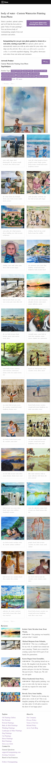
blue (45, 265)
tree (13, 233)
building (9, 233)
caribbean (17, 544)
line (37, 233)
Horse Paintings (7, 738)
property (18, 231)
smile (7, 160)
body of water (16, 164)
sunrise (40, 304)
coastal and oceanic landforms (36, 407)
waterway (17, 368)
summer (12, 544)
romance (40, 579)
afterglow (30, 302)
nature (30, 304)
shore (18, 302)
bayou (42, 476)
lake (29, 473)
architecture (6, 235)
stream (4, 372)
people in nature (32, 162)
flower (4, 233)
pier (11, 302)
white (16, 265)
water (4, 160)
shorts (10, 196)
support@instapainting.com (11, 752)
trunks (20, 199)
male (43, 443)
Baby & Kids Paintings (10, 725)
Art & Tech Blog (32, 728)
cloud (35, 160)
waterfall (30, 334)
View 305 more (17, 79)
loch (39, 476)
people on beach (42, 160)
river (12, 372)
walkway (16, 510)
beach (12, 300)
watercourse (43, 338)
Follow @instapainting (9, 762)
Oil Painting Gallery (9, 717)
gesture (15, 162)
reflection (35, 304)
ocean (8, 302)
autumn (35, 338)
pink (40, 199)
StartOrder (38, 23)
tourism (7, 544)
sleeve (4, 267)
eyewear (9, 201)
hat (33, 196)
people (30, 542)
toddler (41, 233)
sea (16, 300)
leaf (33, 336)
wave (4, 302)
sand (29, 409)
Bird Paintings (7, 741)
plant (35, 196)
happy (11, 160)
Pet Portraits (6, 720)
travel (4, 201)
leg (14, 196)
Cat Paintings (6, 736)
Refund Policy (31, 725)
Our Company (31, 717)
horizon (37, 166)
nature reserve (17, 372)
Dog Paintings (7, 733)
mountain (33, 265)
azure (8, 199)
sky (11, 162)
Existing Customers (8, 755)
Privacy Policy (31, 720)
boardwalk (6, 512)
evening (15, 579)
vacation (30, 370)
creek (8, 372)
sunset (44, 302)
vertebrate (40, 196)
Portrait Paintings (8, 723)
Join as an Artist (7, 744)
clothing (30, 231)
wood (43, 231)
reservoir (33, 478)
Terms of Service (32, 723)
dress (10, 164)
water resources (43, 300)
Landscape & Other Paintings (12, 730)
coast (14, 302)
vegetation (37, 336)
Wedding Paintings (8, 728)
